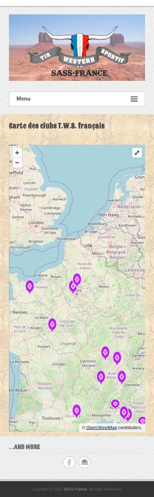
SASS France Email (84, 462)
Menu (23, 99)
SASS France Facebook (69, 462)
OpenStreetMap (101, 427)
